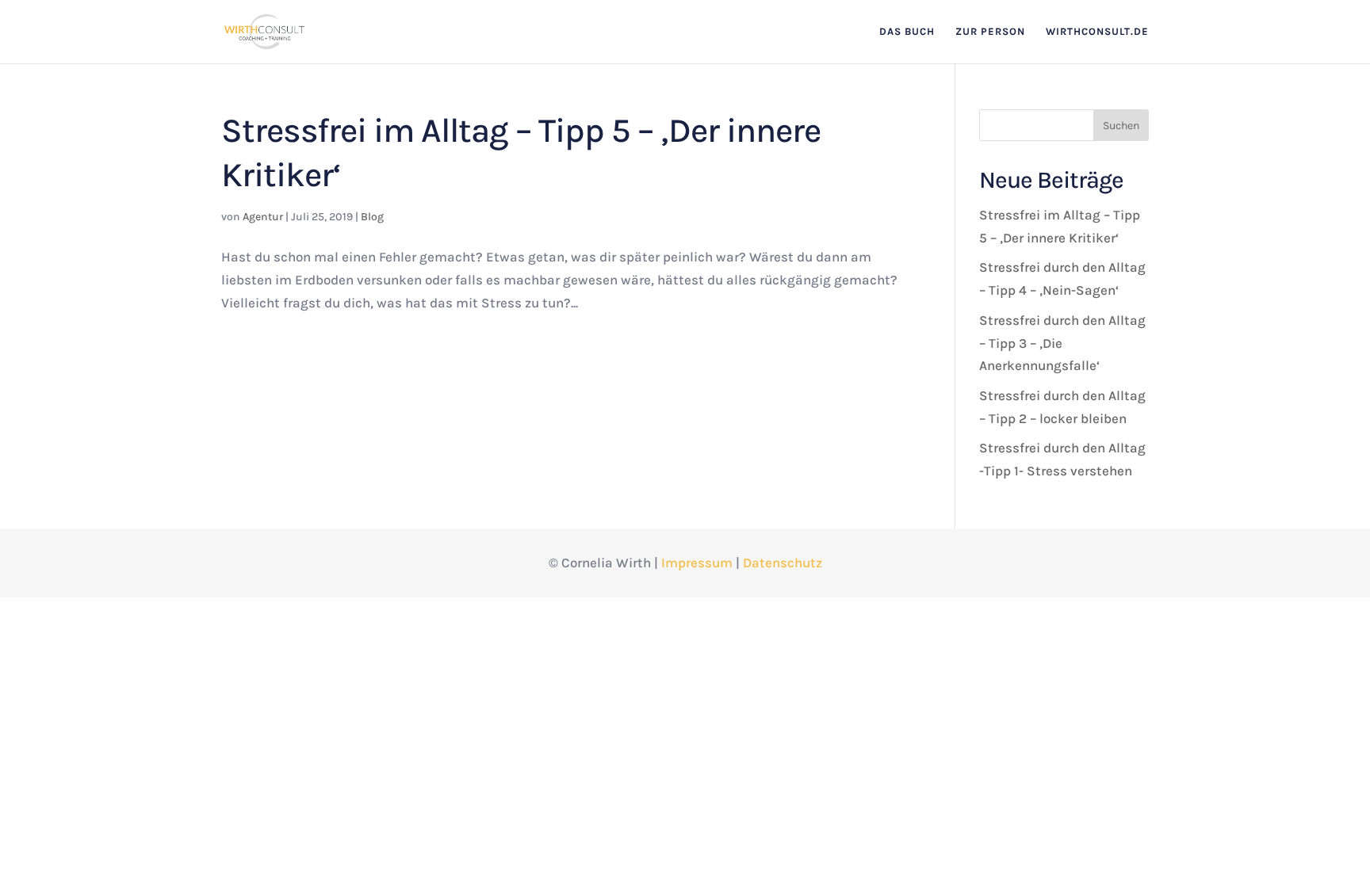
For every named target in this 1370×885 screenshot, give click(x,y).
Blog (372, 216)
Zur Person (990, 31)
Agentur (263, 216)
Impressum (697, 562)
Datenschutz (782, 562)
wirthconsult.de (1097, 31)
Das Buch (907, 31)
